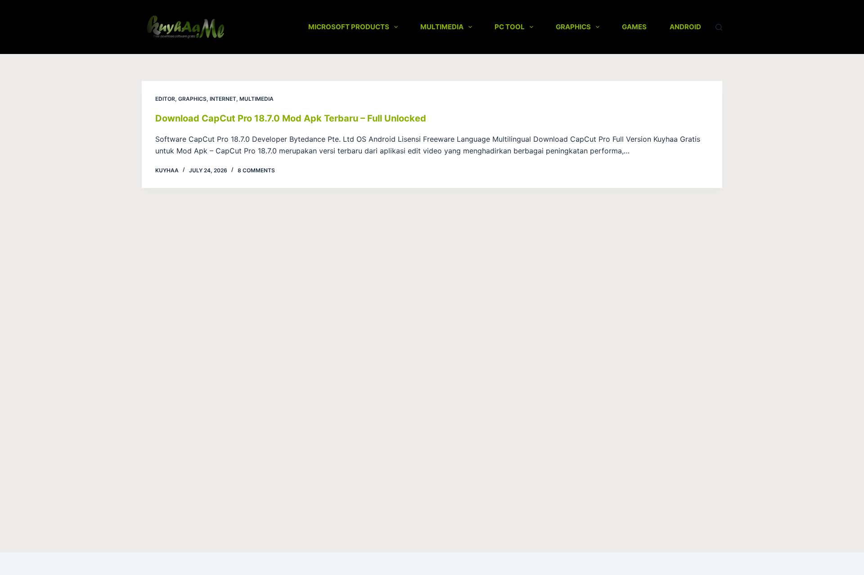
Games (634, 26)
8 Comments (256, 170)
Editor (165, 98)
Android (685, 26)
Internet (223, 98)
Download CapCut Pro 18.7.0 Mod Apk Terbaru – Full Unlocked (290, 118)
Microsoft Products (348, 26)
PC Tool (510, 26)
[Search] (719, 27)
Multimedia (442, 26)
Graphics (573, 26)
